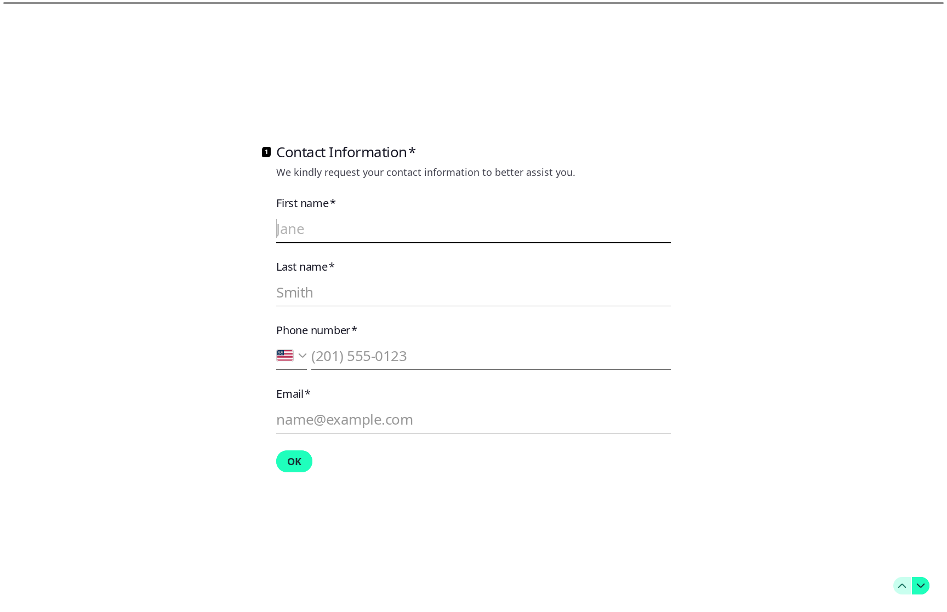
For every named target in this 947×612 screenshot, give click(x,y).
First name (305, 203)
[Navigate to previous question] (902, 585)
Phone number (316, 330)
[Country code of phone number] (291, 355)
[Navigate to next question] (920, 585)
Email (293, 394)
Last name (305, 267)
